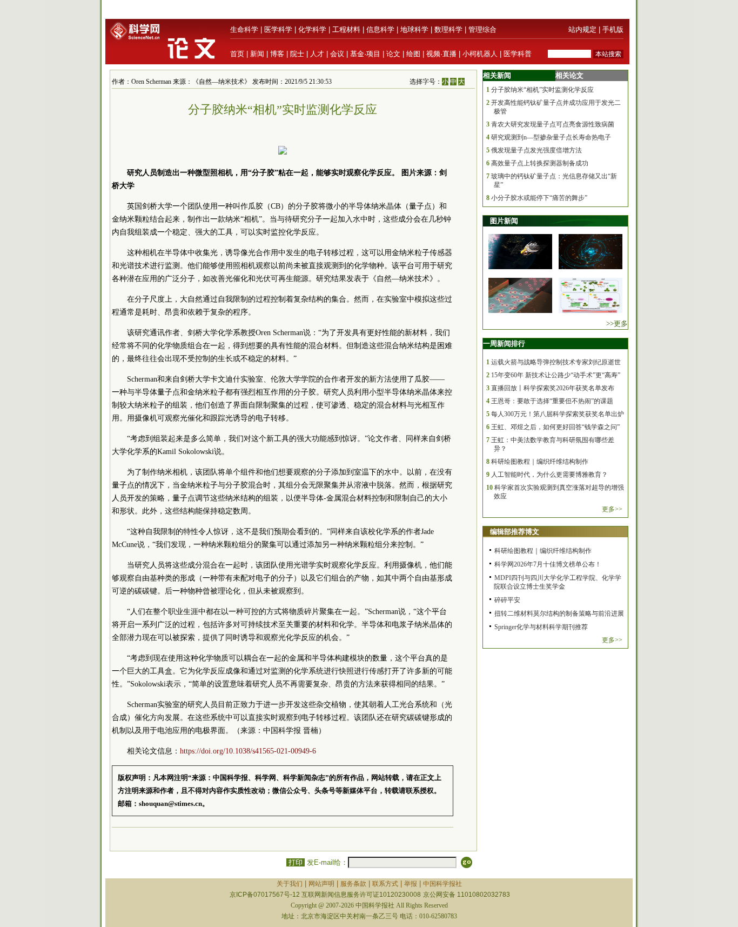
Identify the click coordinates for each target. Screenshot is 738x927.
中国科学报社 (442, 884)
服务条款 (353, 884)
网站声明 (321, 884)
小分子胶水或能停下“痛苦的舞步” (539, 198)
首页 (237, 54)
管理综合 (482, 29)
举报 (410, 884)
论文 (393, 54)
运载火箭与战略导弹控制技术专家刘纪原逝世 (556, 362)
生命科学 (244, 29)
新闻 (257, 54)
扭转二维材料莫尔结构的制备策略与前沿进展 (559, 613)
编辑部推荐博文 (514, 532)
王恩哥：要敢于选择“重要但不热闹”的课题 (552, 401)
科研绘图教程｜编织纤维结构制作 (539, 461)
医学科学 (278, 29)
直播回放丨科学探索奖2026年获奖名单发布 (552, 388)
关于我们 (290, 884)
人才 (317, 54)
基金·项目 (365, 54)
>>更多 (617, 323)
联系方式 (385, 884)
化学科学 (312, 29)
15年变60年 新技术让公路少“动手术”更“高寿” (555, 375)
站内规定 (582, 29)
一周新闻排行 (504, 343)
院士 (297, 54)
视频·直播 (441, 54)
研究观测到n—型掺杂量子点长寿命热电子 (551, 137)
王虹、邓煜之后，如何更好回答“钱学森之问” (555, 427)
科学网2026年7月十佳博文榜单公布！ (547, 564)
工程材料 (346, 29)
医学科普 (518, 54)
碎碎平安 (507, 600)
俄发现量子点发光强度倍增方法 (536, 150)
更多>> (612, 509)
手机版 (612, 29)
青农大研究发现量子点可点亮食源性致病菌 (552, 124)
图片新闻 (504, 221)
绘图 (413, 54)
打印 (295, 862)
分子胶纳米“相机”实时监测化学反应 (542, 90)
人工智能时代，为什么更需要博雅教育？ (549, 474)
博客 (277, 54)
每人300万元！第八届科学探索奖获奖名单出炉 (557, 414)
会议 (337, 54)
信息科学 (380, 29)
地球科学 (414, 29)
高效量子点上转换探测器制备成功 (539, 163)
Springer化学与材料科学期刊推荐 (541, 627)
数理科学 (448, 29)
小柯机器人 (480, 54)
